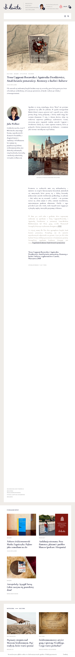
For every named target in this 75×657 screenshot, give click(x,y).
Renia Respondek (12, 593)
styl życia (23, 73)
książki (16, 73)
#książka (10, 496)
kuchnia (31, 73)
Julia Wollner (12, 84)
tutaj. (60, 226)
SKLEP (65, 6)
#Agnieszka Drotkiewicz (15, 489)
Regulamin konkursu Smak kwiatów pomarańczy (48, 243)
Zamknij (65, 654)
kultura (10, 73)
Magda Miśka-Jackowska (47, 649)
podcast (42, 537)
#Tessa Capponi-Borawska (16, 494)
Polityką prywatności (51, 654)
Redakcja (10, 649)
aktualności (11, 636)
